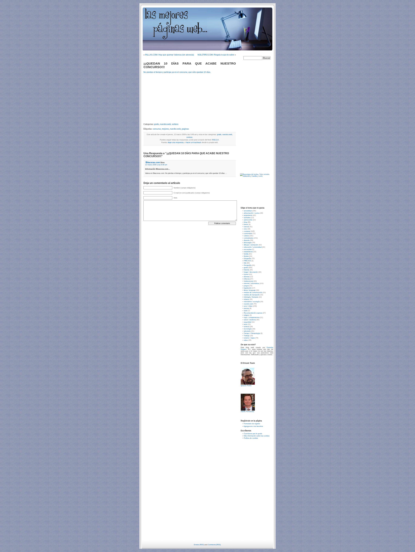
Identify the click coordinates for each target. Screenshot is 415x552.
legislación (248, 288)
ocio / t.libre (248, 306)
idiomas (246, 276)
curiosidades (248, 238)
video (246, 340)
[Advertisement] (170, 98)
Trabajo (246, 335)
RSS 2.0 (215, 140)
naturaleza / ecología (252, 301)
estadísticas (248, 251)
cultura (246, 236)
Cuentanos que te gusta (253, 433)
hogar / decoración (251, 272)
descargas (248, 242)
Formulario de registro (252, 424)
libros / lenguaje (250, 290)
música (246, 299)
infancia (247, 279)
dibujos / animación (251, 245)
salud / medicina (250, 320)
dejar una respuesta (176, 142)
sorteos (175, 124)
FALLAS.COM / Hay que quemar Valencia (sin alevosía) (169, 55)
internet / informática (251, 283)
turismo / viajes (249, 338)
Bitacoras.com (153, 162)
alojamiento (248, 215)
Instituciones (248, 281)
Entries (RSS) (199, 545)
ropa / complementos (252, 317)
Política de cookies (251, 438)
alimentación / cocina (252, 213)
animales (247, 217)
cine (245, 229)
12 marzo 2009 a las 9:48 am (156, 165)
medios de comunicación (253, 292)
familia (246, 254)
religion (246, 315)
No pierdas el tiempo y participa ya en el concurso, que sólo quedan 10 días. (177, 72)
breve (246, 224)
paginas (185, 129)
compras (247, 231)
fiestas (246, 256)
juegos (246, 286)
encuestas (248, 249)
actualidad (248, 211)
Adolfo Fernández (247, 411)
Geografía (247, 265)
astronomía (248, 220)
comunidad (248, 233)
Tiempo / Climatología (252, 333)
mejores (165, 129)
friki (245, 263)
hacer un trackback (193, 142)
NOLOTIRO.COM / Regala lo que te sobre (216, 55)
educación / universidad (253, 247)
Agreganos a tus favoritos (253, 426)
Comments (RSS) (214, 545)
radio (246, 311)
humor (246, 274)
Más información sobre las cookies (256, 436)
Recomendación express (253, 313)
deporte (247, 240)
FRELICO (247, 261)
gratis (156, 124)
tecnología (248, 329)
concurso (157, 129)
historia (246, 270)
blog (245, 222)
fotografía (247, 258)
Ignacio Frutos (246, 385)
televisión (247, 331)
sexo (245, 324)
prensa (246, 308)
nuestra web (165, 124)
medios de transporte (252, 295)
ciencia (246, 227)
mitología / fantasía (251, 297)
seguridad (247, 322)
